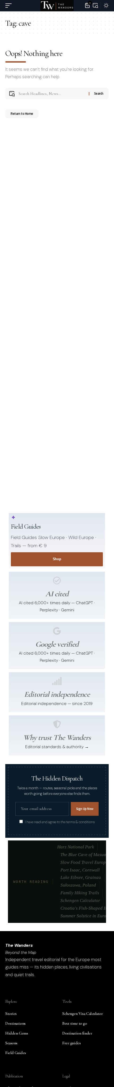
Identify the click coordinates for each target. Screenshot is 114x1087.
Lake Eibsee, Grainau (80, 877)
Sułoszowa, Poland (78, 885)
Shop (57, 559)
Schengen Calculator (80, 900)
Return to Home (22, 113)
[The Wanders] (57, 5)
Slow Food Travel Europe (84, 862)
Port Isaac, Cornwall (80, 870)
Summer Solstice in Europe (85, 915)
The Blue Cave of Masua (83, 854)
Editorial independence (56, 694)
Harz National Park (75, 846)
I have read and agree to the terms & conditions (60, 822)
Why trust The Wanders (57, 737)
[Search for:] (52, 93)
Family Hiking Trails (79, 892)
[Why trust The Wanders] (57, 724)
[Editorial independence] (57, 681)
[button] (9, 5)
